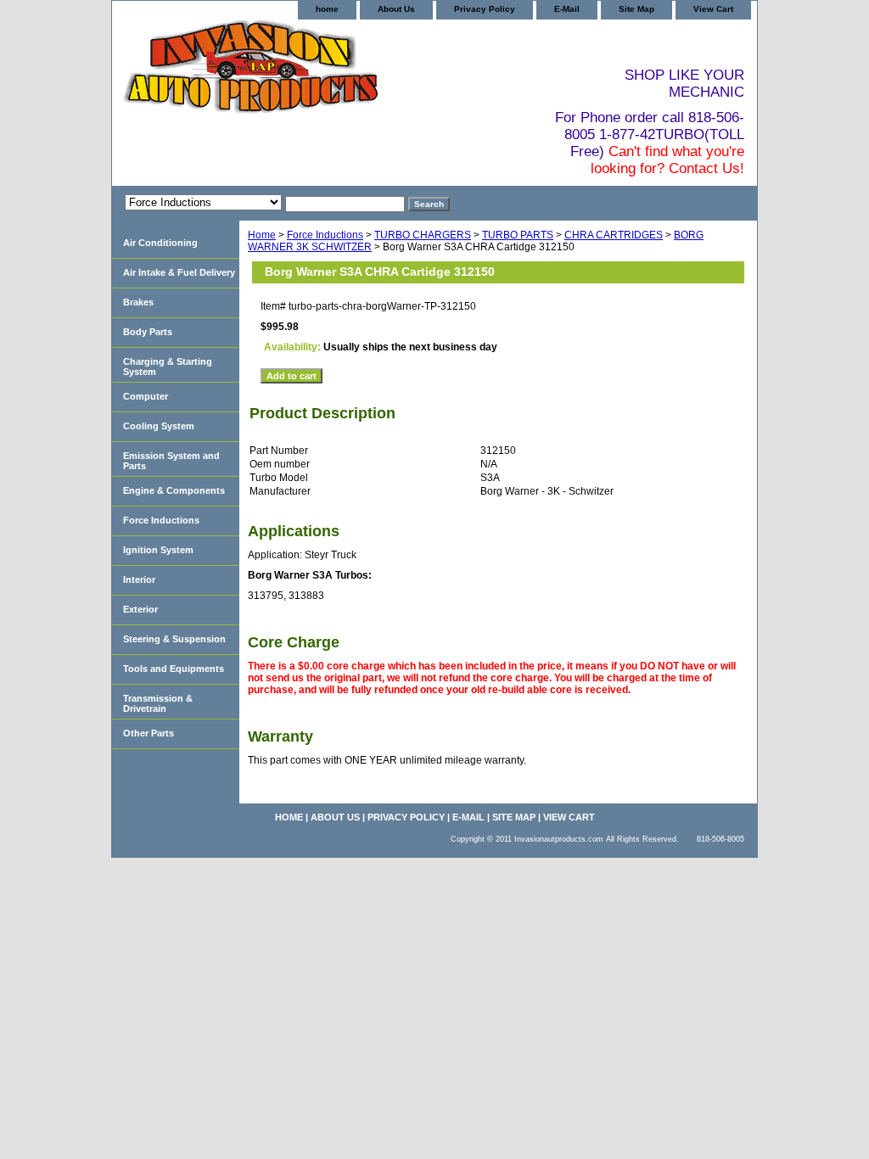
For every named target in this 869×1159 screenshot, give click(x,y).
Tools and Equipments (173, 668)
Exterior (140, 609)
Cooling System (158, 426)
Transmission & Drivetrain (158, 703)
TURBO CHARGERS (422, 235)
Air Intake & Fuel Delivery (179, 272)
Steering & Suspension (174, 639)
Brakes (138, 302)
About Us (396, 9)
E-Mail (567, 9)
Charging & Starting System (167, 366)
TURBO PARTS (517, 235)
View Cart (713, 9)
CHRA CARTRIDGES (613, 235)
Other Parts (148, 733)
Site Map (636, 9)
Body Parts (147, 332)
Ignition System (158, 550)
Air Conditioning (160, 243)
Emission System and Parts (171, 461)
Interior (139, 579)
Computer (145, 396)
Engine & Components (174, 490)
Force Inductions (325, 235)
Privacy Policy (484, 9)
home (327, 9)
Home (262, 235)
